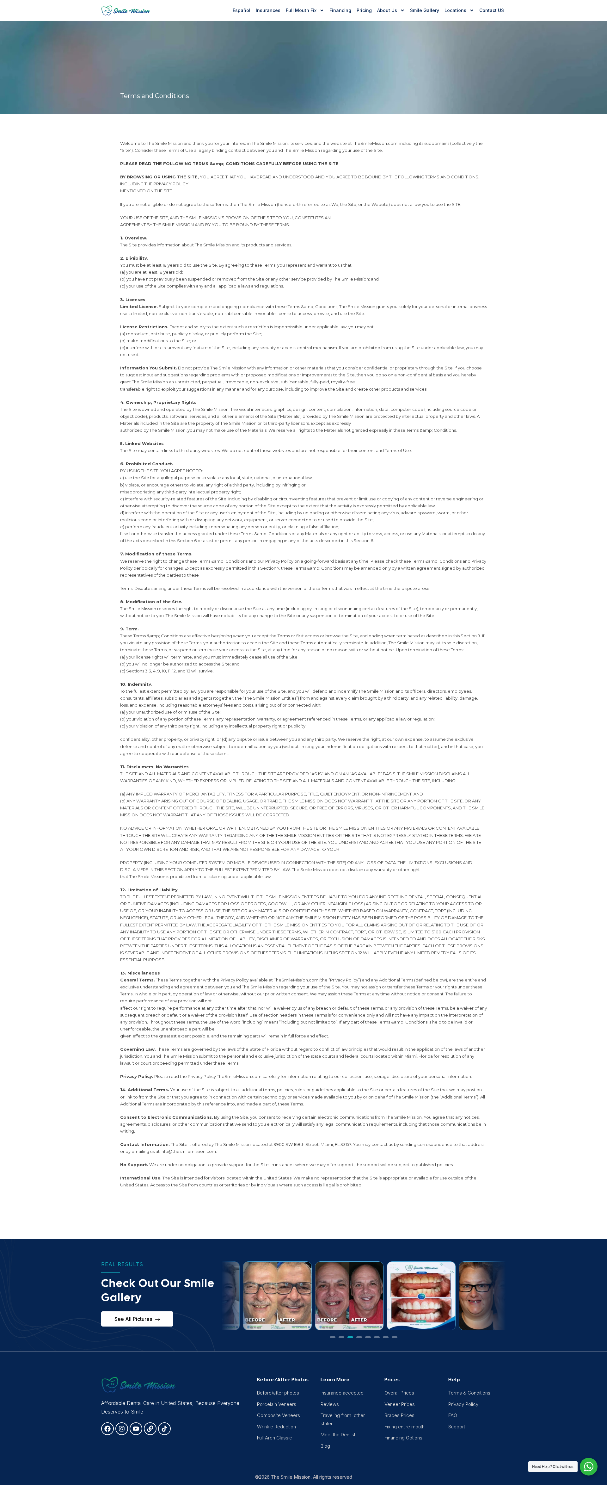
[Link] (150, 1428)
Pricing (364, 10)
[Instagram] (121, 1428)
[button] (332, 1337)
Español (241, 10)
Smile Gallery (424, 10)
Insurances (268, 10)
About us (387, 10)
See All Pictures (133, 1319)
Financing (340, 10)
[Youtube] (136, 1428)
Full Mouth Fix (301, 10)
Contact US (491, 10)
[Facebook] (107, 1428)
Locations (455, 10)
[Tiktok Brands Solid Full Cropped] (164, 1428)
